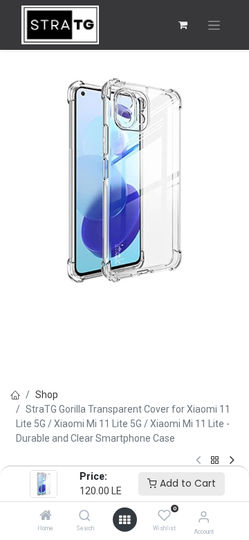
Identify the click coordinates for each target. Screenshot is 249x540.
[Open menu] (124, 520)
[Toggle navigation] (214, 25)
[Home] (45, 516)
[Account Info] (203, 517)
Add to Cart (186, 483)
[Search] (84, 516)
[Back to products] (215, 460)
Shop (46, 394)
